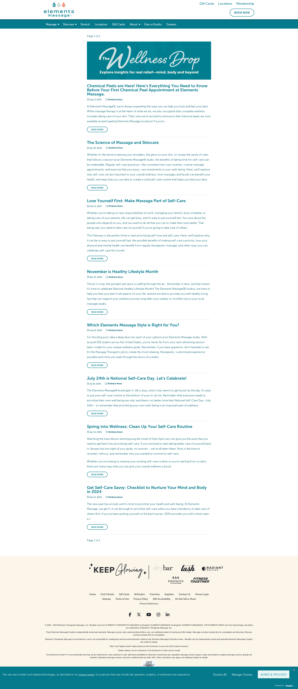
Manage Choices (242, 674)
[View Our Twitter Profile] (138, 614)
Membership (245, 3)
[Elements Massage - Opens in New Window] (176, 580)
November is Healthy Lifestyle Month (122, 271)
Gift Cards (207, 3)
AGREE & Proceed (274, 674)
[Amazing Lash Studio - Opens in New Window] (188, 568)
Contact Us (184, 594)
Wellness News (115, 99)
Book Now (242, 12)
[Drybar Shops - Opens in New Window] (163, 568)
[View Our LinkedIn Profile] (167, 614)
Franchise (155, 594)
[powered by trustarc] (289, 685)
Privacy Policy (141, 599)
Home (92, 594)
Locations (225, 3)
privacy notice (86, 674)
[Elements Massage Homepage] (59, 9)
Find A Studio (107, 594)
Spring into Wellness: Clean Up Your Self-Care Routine (139, 426)
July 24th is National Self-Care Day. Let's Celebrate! (137, 378)
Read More (97, 129)
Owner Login (202, 594)
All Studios (139, 594)
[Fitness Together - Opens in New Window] (200, 580)
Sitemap (106, 599)
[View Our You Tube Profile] (148, 614)
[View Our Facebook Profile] (130, 614)
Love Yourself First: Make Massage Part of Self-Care (136, 200)
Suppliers (169, 594)
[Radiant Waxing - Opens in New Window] (212, 568)
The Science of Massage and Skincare (123, 142)
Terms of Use (122, 599)
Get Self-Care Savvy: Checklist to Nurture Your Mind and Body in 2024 (147, 489)
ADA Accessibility (161, 599)
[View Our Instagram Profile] (158, 614)
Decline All (220, 674)
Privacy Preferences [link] (149, 603)
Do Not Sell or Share (185, 599)
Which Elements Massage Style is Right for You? (133, 325)
